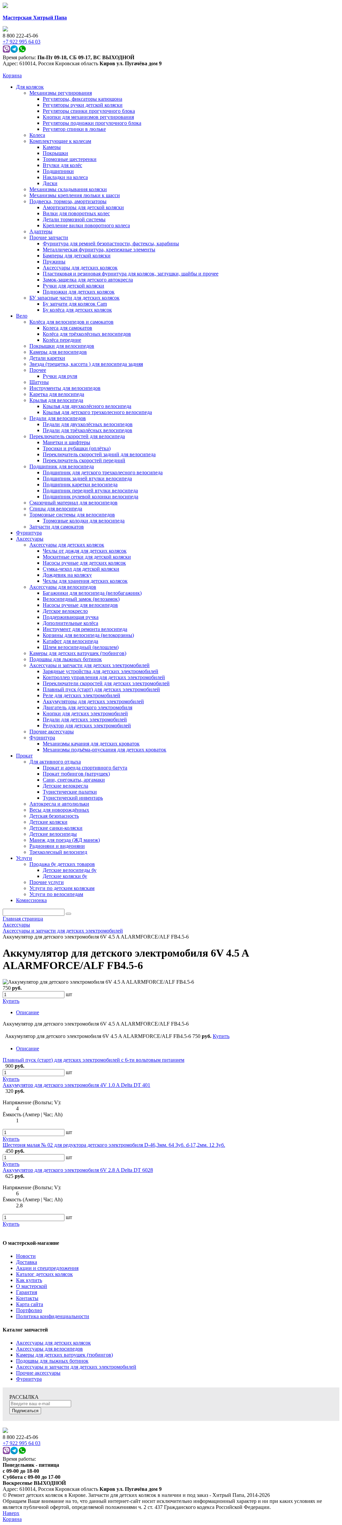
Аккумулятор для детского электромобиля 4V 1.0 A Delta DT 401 (76, 1085)
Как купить (29, 1280)
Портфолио (29, 1310)
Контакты (27, 1298)
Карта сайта (29, 1304)
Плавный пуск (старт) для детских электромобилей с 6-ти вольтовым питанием (93, 1060)
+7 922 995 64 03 (21, 1443)
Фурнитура (29, 1379)
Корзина (12, 75)
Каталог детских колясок (44, 1274)
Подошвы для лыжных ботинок (52, 1361)
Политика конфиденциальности (52, 1316)
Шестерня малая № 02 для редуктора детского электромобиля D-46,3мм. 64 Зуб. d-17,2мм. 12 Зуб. (114, 1145)
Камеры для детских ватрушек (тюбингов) (64, 1355)
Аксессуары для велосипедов (49, 1349)
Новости (26, 1256)
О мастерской (31, 1286)
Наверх (11, 1513)
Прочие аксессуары (38, 1373)
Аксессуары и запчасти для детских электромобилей (76, 1367)
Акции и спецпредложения (47, 1268)
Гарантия (26, 1292)
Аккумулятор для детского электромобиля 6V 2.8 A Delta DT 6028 (78, 1170)
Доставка (26, 1262)
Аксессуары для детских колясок (53, 1343)
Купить (11, 1079)
